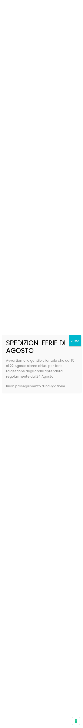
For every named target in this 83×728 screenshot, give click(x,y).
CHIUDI (75, 341)
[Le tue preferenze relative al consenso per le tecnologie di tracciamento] (76, 721)
